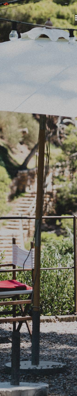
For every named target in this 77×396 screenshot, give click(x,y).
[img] (38, 198)
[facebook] (76, 18)
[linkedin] (76, 20)
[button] (67, 3)
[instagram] (76, 16)
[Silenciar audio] (75, 394)
